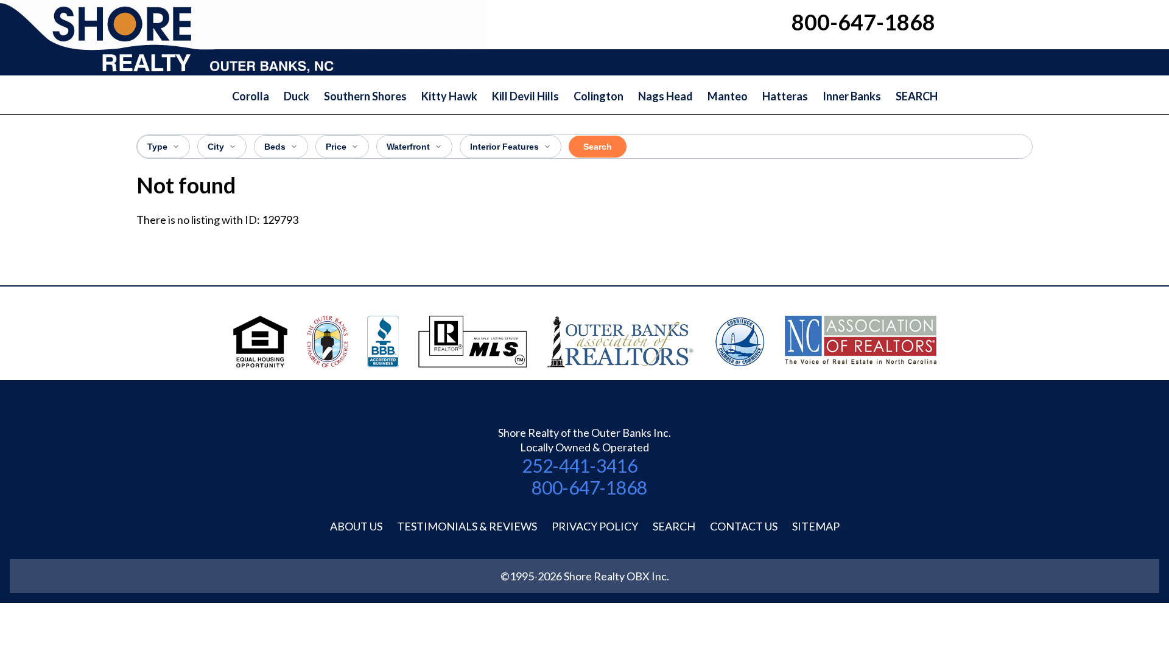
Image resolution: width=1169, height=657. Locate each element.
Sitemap (816, 526)
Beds (275, 146)
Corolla (250, 96)
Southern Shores (365, 96)
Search (597, 146)
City (216, 146)
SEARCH (917, 96)
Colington (598, 96)
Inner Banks (852, 96)
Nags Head (665, 96)
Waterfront (408, 146)
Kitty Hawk (449, 96)
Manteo (727, 96)
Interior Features (504, 146)
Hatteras (785, 96)
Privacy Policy (595, 526)
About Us (356, 526)
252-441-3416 (579, 465)
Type (157, 146)
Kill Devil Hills (525, 96)
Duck (296, 96)
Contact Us (744, 526)
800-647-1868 (589, 487)
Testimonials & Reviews (467, 526)
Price (336, 146)
